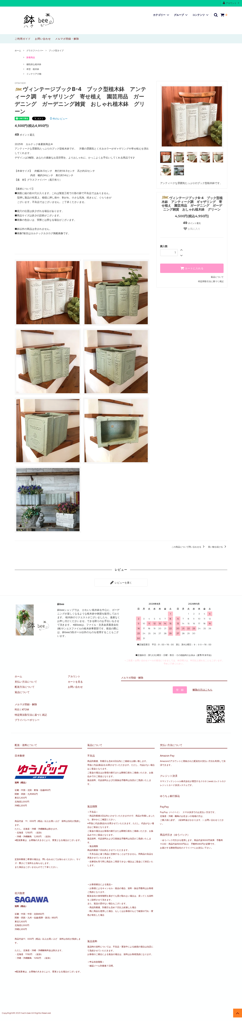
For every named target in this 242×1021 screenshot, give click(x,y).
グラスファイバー (34, 50)
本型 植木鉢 (32, 69)
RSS (17, 709)
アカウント (231, 3)
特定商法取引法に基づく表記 (31, 714)
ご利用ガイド (23, 38)
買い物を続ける (215, 547)
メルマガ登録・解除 (67, 38)
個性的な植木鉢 (33, 64)
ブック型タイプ (56, 50)
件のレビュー (58, 118)
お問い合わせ (43, 38)
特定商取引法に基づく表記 (211, 281)
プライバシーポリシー (27, 719)
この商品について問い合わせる (186, 547)
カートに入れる (194, 268)
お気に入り (193, 228)
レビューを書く (123, 582)
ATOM (25, 709)
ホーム (18, 50)
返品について (217, 277)
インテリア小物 (33, 74)
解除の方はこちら (202, 689)
